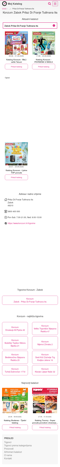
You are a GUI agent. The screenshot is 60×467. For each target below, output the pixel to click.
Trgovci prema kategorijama (18, 445)
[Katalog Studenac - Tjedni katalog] (15, 400)
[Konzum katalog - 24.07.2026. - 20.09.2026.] (16, 153)
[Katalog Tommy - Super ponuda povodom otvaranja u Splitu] (45, 400)
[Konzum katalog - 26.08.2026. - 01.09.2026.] (16, 43)
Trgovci (7, 442)
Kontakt (8, 458)
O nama (8, 455)
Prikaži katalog (16, 66)
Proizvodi (9, 448)
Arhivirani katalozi (13, 451)
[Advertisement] (30, 109)
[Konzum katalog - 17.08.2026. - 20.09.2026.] (43, 43)
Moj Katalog (15, 3)
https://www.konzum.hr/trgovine (21, 223)
